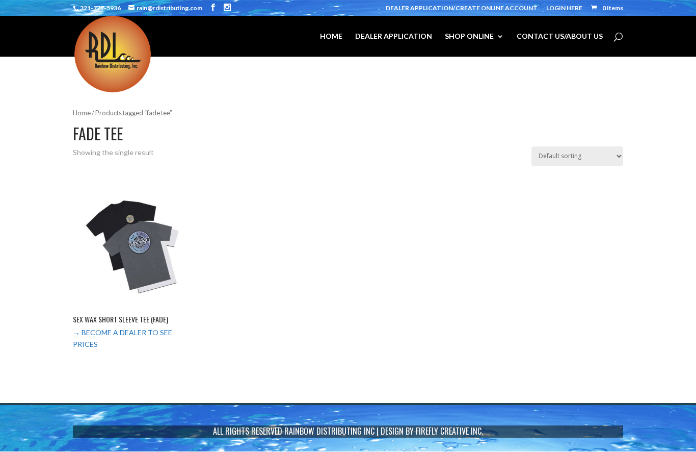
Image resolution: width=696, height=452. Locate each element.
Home (82, 113)
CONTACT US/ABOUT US (560, 36)
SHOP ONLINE (469, 36)
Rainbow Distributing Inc (329, 431)
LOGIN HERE (564, 8)
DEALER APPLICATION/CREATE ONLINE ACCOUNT (462, 8)
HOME (331, 36)
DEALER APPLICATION (393, 36)
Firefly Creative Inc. (449, 431)
